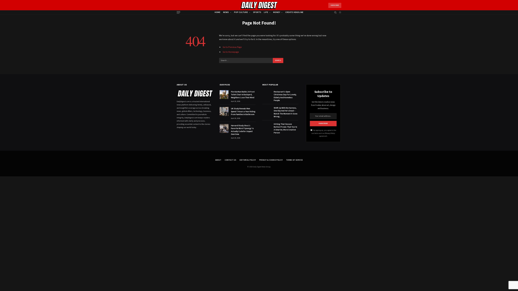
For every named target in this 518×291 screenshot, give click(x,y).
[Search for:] (246, 60)
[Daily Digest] (259, 5)
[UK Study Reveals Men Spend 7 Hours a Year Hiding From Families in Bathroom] (224, 111)
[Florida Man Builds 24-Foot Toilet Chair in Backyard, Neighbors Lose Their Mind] (224, 94)
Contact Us (230, 160)
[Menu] (178, 12)
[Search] (335, 12)
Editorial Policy (248, 160)
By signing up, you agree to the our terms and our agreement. (323, 133)
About (218, 160)
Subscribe (335, 5)
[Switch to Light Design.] (339, 12)
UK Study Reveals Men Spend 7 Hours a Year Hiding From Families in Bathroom (243, 111)
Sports (257, 12)
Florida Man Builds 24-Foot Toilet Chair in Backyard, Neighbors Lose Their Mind (243, 94)
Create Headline (294, 12)
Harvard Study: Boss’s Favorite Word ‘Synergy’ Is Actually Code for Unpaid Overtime (242, 130)
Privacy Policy (330, 133)
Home (217, 12)
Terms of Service (294, 160)
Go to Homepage (231, 52)
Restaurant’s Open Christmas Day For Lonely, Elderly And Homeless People (285, 96)
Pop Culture (241, 12)
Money (276, 12)
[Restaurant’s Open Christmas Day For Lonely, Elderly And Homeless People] (266, 94)
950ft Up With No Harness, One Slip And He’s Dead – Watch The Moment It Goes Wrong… (285, 112)
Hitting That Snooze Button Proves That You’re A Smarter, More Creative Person (285, 128)
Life (266, 12)
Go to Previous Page (232, 47)
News (226, 12)
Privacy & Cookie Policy (271, 160)
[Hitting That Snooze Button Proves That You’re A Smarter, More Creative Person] (266, 126)
